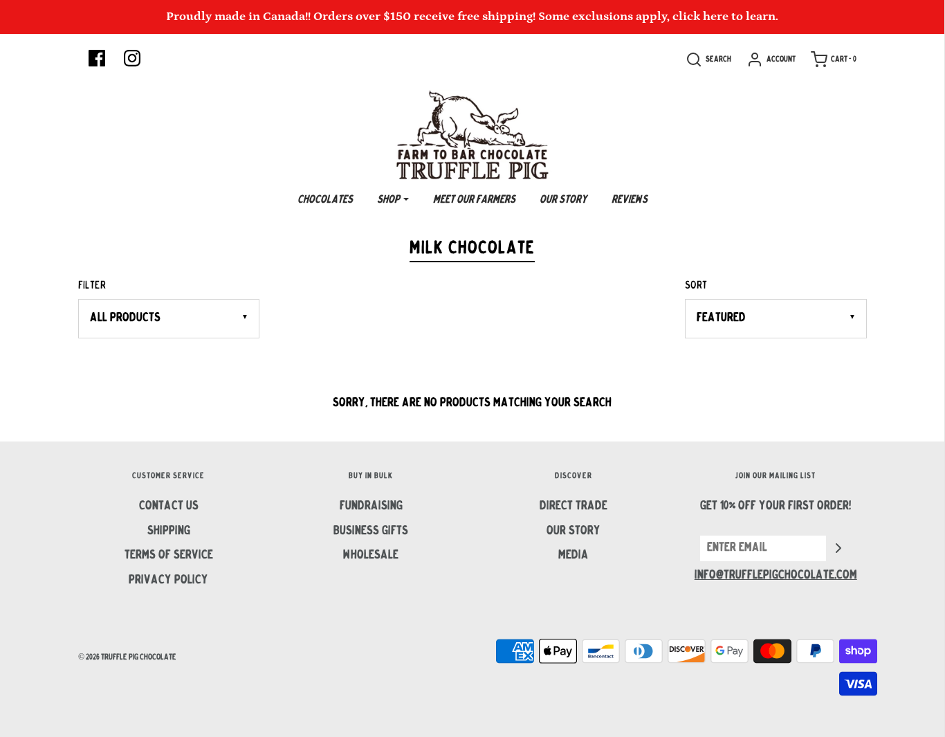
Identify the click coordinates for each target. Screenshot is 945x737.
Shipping (168, 531)
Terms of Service (169, 555)
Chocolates (325, 200)
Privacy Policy (168, 580)
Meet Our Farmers (474, 200)
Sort (696, 285)
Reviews (630, 200)
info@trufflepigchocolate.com (776, 576)
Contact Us (169, 506)
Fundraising (371, 506)
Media (573, 555)
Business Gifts (370, 531)
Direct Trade (573, 506)
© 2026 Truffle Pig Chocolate (127, 657)
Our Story (563, 200)
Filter (92, 285)
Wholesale (370, 555)
